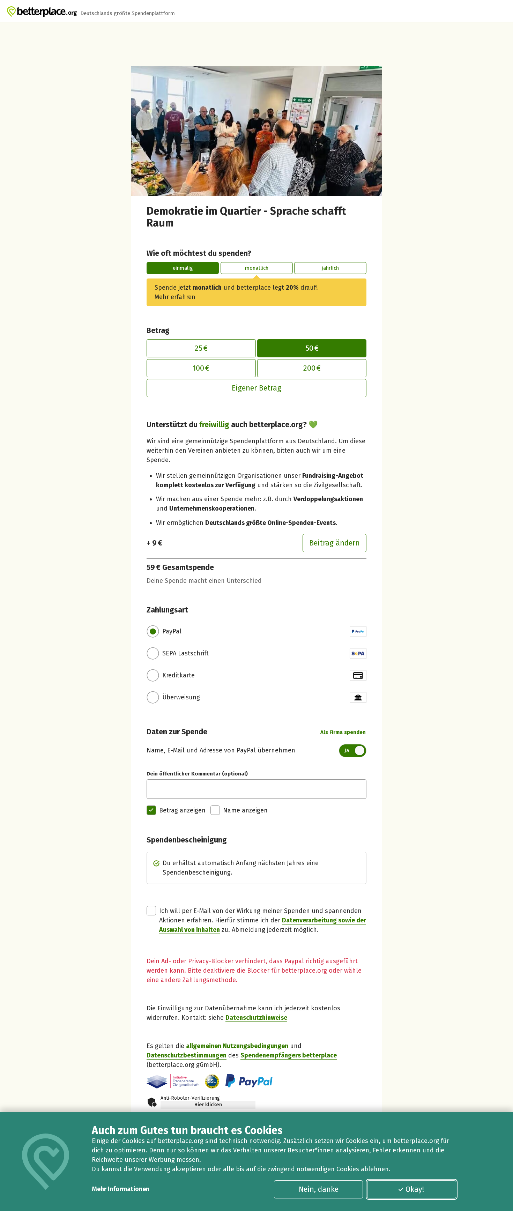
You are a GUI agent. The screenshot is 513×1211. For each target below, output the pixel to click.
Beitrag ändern (334, 543)
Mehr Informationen (120, 1189)
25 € (201, 348)
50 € (312, 348)
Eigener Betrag (256, 388)
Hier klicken (208, 1105)
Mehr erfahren (175, 297)
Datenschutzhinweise (256, 1017)
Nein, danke (319, 1189)
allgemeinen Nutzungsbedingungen (237, 1046)
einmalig (183, 268)
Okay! (415, 1189)
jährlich (330, 268)
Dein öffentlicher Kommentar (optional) (197, 774)
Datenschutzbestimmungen (186, 1055)
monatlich (256, 268)
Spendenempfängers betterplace (288, 1055)
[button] (212, 1081)
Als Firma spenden (343, 732)
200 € (312, 368)
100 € (201, 368)
